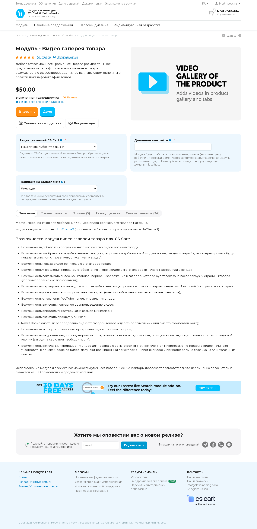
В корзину (27, 111)
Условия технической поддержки (41, 102)
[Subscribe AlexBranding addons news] (205, 445)
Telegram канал (197, 489)
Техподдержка (26, 3)
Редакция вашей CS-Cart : (42, 140)
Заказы (23, 486)
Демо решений (69, 3)
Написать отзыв (67, 57)
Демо (47, 111)
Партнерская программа (91, 490)
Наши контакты (197, 477)
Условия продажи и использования (98, 482)
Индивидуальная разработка (137, 25)
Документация (85, 123)
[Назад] (223, 36)
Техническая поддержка (42, 123)
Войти (22, 477)
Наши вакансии (197, 481)
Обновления (47, 3)
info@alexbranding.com (202, 485)
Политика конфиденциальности (96, 477)
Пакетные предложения (53, 25)
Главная (21, 35)
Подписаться (134, 445)
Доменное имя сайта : (153, 140)
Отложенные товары (44, 486)
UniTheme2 (65, 229)
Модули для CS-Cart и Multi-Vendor (52, 35)
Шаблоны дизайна (93, 25)
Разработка (139, 477)
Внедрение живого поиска (149, 481)
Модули (22, 25)
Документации (92, 3)
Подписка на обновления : (42, 182)
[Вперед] (239, 36)
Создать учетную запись (34, 482)
